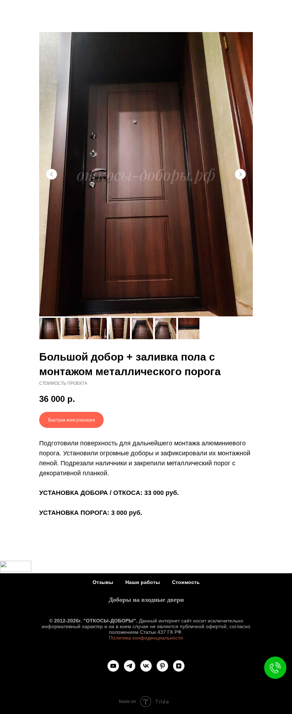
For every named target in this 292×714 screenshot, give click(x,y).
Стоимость (186, 582)
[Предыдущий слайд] (51, 174)
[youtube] (113, 666)
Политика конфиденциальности (146, 638)
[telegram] (129, 666)
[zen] (178, 666)
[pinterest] (162, 666)
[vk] (146, 666)
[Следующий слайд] (240, 174)
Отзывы (103, 582)
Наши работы (142, 582)
